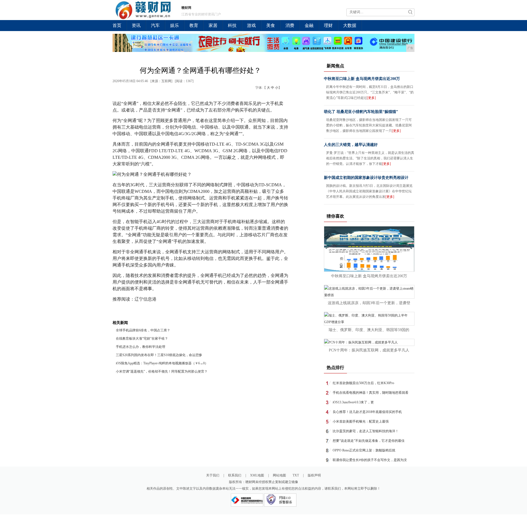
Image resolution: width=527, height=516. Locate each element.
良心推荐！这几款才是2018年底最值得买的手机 (367, 412)
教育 (193, 25)
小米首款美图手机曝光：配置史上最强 (361, 421)
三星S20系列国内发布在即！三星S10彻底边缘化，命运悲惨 (159, 355)
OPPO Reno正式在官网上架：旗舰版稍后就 (364, 450)
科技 (232, 25)
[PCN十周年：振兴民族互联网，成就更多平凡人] (361, 342)
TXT (296, 475)
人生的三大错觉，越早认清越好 (351, 145)
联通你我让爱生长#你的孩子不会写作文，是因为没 (370, 460)
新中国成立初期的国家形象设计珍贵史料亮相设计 (366, 178)
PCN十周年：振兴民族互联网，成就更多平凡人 (369, 350)
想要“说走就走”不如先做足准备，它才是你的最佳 (369, 441)
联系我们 (234, 475)
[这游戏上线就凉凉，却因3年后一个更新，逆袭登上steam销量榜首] (369, 295)
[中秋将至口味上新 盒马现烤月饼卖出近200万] (369, 270)
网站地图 (279, 475)
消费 (289, 25)
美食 (270, 25)
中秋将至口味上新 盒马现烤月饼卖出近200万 (362, 79)
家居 (213, 25)
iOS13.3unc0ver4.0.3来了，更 (353, 402)
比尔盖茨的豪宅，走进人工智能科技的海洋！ (366, 431)
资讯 (136, 25)
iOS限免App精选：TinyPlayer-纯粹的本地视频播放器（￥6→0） (162, 363)
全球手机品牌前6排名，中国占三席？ (143, 330)
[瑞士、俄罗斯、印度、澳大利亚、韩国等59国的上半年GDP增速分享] (369, 322)
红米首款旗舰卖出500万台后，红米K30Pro (363, 383)
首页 (117, 25)
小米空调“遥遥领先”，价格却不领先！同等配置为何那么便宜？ (162, 371)
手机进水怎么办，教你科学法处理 (140, 347)
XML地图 (257, 475)
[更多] (371, 98)
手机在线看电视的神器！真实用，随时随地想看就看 (370, 393)
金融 (309, 25)
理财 (328, 25)
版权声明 (314, 475)
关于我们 (212, 475)
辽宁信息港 (145, 299)
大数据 (349, 25)
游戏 (251, 25)
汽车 (155, 25)
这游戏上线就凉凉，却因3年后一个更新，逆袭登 (369, 303)
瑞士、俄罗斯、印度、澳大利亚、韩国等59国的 (369, 330)
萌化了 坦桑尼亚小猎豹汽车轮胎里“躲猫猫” (361, 112)
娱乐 (174, 25)
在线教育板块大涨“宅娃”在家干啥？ (142, 338)
